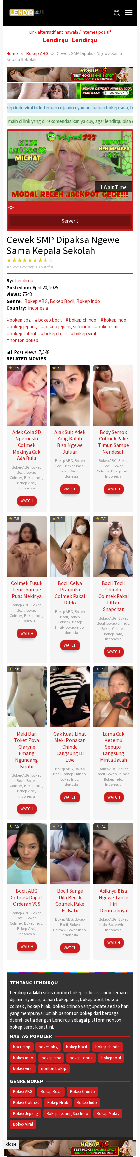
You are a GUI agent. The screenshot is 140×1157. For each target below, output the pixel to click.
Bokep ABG (36, 301)
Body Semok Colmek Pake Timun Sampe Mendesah (113, 442)
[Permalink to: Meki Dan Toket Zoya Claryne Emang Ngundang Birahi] (26, 696)
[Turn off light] (11, 207)
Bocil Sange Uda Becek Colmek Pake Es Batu (69, 900)
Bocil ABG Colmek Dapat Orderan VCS (27, 897)
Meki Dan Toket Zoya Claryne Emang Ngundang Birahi (26, 749)
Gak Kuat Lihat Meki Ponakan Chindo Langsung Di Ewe (69, 746)
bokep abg (20, 320)
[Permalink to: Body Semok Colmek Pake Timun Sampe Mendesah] (113, 394)
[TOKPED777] (70, 90)
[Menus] (128, 13)
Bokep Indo (88, 301)
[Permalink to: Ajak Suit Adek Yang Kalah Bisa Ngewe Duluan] (69, 394)
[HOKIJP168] (70, 74)
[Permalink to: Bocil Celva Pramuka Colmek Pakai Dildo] (69, 545)
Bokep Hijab (57, 1102)
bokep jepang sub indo (67, 326)
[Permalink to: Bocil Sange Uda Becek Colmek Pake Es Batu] (69, 853)
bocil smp (21, 1047)
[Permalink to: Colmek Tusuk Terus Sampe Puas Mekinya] (26, 545)
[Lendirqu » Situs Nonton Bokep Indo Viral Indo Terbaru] (28, 12)
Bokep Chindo (117, 623)
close (11, 1144)
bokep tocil (55, 333)
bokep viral (85, 333)
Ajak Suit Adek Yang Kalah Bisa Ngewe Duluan (69, 442)
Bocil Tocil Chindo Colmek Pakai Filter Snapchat (113, 596)
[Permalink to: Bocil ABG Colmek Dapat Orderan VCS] (26, 853)
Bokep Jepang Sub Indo (67, 1113)
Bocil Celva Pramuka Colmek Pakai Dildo (70, 593)
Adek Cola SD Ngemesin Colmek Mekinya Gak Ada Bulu (26, 445)
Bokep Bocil (62, 301)
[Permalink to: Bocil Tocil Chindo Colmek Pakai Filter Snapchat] (113, 545)
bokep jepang (23, 326)
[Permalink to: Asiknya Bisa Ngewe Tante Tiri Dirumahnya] (113, 853)
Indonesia (38, 308)
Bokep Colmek (69, 619)
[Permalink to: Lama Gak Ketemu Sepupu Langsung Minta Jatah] (113, 696)
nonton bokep (24, 340)
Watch (27, 501)
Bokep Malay (108, 1113)
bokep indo (115, 320)
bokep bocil (50, 320)
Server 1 (70, 221)
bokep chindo (82, 320)
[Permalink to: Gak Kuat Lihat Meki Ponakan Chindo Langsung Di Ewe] (69, 696)
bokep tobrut (23, 333)
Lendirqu (55, 40)
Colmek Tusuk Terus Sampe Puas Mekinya (26, 589)
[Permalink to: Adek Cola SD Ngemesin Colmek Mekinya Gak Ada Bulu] (26, 394)
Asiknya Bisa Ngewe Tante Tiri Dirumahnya (113, 900)
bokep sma (108, 326)
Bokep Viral (26, 482)
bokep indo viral (86, 992)
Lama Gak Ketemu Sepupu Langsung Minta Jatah (113, 746)
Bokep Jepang (25, 1113)
